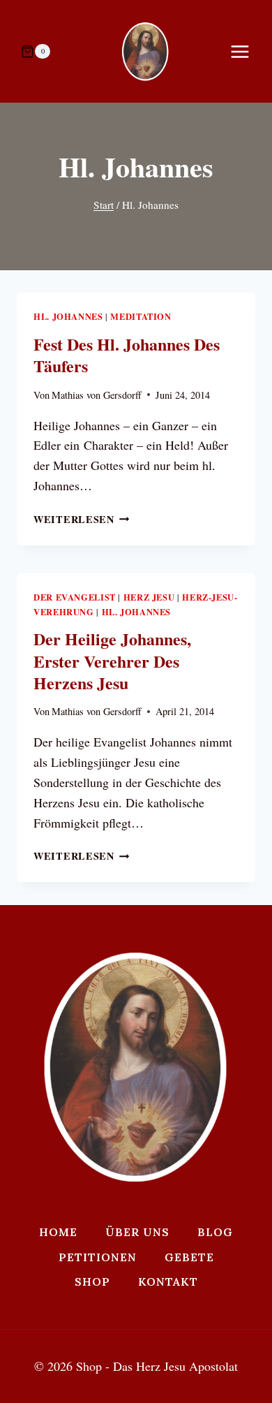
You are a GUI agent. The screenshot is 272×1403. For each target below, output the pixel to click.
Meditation (140, 316)
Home (58, 1232)
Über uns (137, 1232)
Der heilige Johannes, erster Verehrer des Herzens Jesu (112, 660)
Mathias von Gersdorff (97, 395)
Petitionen (98, 1257)
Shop (92, 1281)
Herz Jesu (149, 597)
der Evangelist (74, 597)
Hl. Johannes (68, 316)
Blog (215, 1232)
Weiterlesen (81, 519)
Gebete (189, 1257)
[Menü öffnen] (247, 51)
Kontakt (168, 1281)
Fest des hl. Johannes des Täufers (126, 355)
